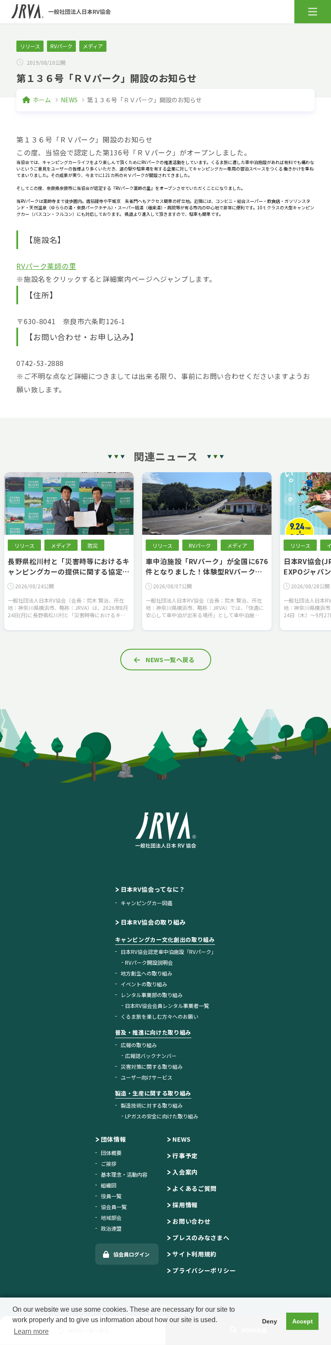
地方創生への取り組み (146, 973)
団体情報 (113, 1139)
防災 (230, 545)
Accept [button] (302, 1321)
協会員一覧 (114, 1206)
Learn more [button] (31, 1331)
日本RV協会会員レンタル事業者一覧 (167, 1005)
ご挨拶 (108, 1163)
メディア (93, 46)
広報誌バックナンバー (151, 1055)
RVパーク (61, 46)
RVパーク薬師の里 (46, 266)
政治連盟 (111, 1228)
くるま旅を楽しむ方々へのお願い (159, 1016)
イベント (61, 545)
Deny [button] (269, 1321)
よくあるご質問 (194, 1188)
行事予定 (185, 1155)
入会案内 (185, 1172)
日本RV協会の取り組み (153, 922)
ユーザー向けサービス (146, 1077)
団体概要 (111, 1152)
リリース (30, 46)
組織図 (108, 1185)
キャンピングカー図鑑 (146, 902)
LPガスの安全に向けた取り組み (161, 1116)
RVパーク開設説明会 (149, 962)
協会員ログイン (131, 1254)
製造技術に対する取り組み (152, 1105)
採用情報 (185, 1204)
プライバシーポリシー (204, 1270)
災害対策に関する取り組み (152, 1066)
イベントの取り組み (144, 984)
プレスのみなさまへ (200, 1237)
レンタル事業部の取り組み (152, 994)
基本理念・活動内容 (124, 1174)
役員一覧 (111, 1196)
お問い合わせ (191, 1221)
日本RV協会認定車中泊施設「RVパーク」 (168, 951)
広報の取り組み (139, 1044)
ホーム (42, 99)
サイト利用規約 (194, 1254)
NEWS (69, 99)
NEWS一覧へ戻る (170, 659)
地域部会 (111, 1217)
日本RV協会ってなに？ (153, 889)
